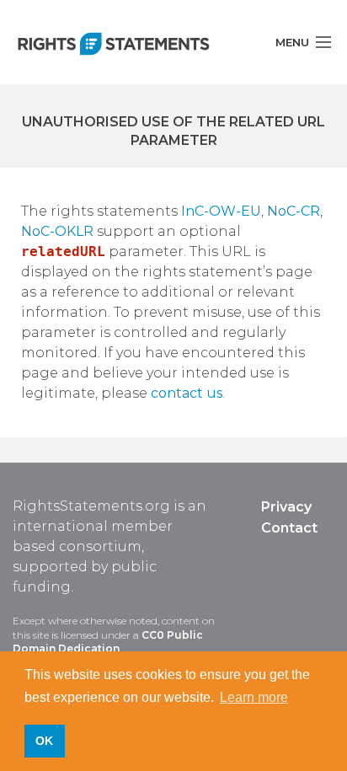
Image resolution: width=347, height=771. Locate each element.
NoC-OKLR (57, 231)
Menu (292, 42)
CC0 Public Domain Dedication (108, 642)
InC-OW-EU (221, 211)
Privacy (286, 507)
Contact (289, 528)
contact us (186, 393)
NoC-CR (293, 211)
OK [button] (44, 740)
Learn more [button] (254, 697)
